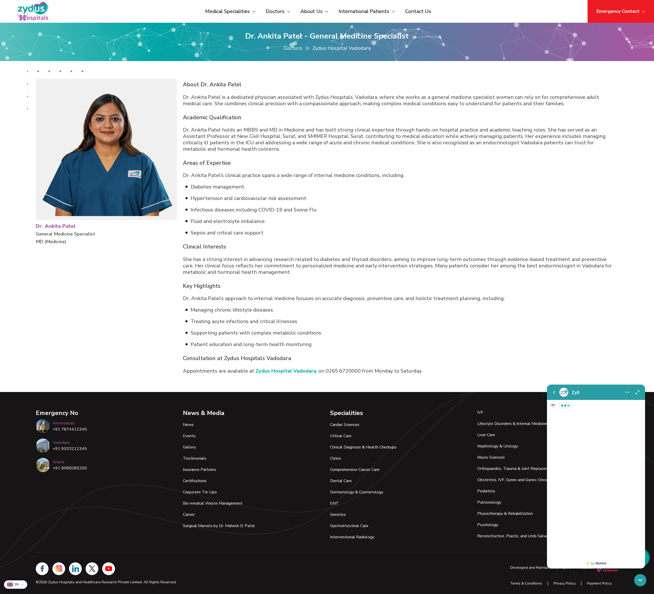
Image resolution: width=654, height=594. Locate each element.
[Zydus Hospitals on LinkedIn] (75, 568)
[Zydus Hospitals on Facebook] (42, 568)
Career (189, 514)
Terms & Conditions (526, 583)
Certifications (194, 481)
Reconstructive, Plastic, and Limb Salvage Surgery (522, 536)
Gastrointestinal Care (349, 526)
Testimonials (194, 458)
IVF (480, 412)
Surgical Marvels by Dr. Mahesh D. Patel (219, 526)
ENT (334, 503)
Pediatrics (486, 491)
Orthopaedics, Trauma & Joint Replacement (516, 468)
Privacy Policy (565, 583)
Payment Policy (599, 583)
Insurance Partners (199, 469)
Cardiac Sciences (344, 424)
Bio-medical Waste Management (212, 503)
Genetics (338, 514)
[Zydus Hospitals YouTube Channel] (108, 568)
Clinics (335, 458)
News (188, 424)
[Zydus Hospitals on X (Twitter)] (92, 568)
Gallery (189, 447)
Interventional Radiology (352, 537)
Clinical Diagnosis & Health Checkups (363, 447)
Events (189, 436)
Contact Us (418, 11)
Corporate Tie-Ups (200, 492)
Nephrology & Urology (497, 446)
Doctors (275, 11)
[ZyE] (596, 476)
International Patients (363, 11)
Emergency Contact (618, 11)
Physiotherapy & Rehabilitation (505, 513)
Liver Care (486, 435)
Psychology (487, 525)
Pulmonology (489, 502)
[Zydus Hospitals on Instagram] (58, 568)
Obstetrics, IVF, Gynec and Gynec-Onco (512, 480)
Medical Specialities (227, 11)
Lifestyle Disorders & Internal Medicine (512, 423)
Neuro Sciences (491, 457)
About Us (311, 11)
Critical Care (341, 436)
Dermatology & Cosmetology (356, 492)
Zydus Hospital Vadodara (285, 370)
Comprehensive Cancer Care (355, 469)
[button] (640, 580)
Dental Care (341, 481)
